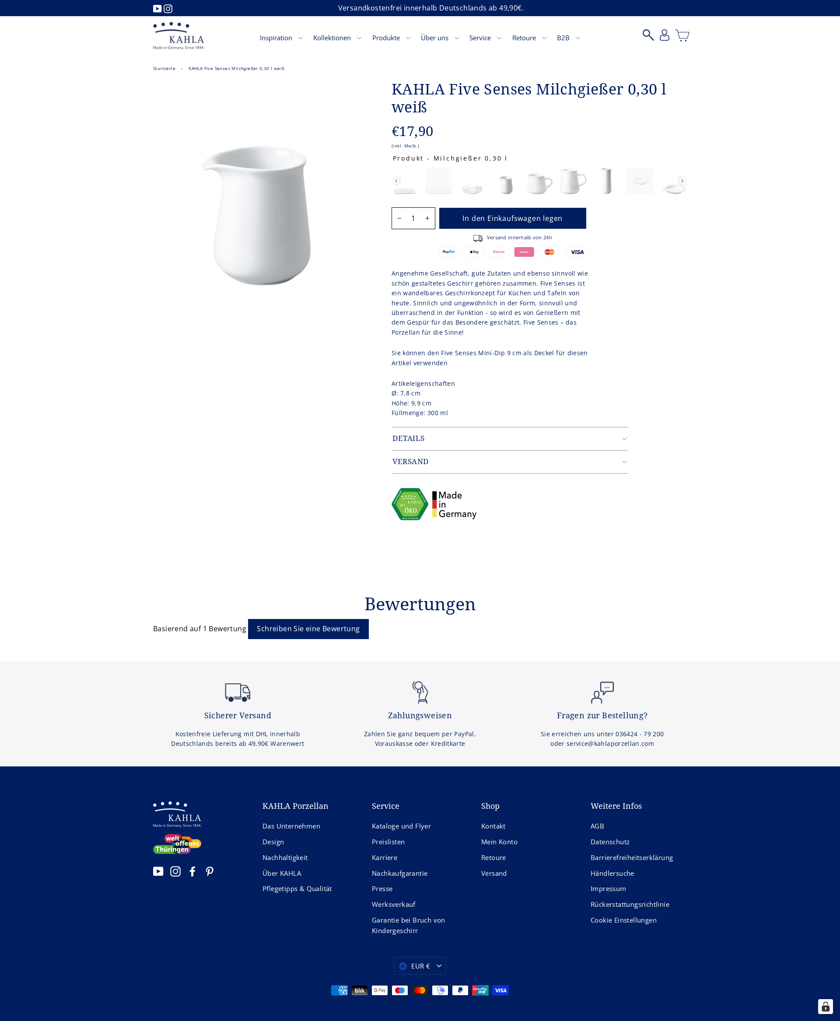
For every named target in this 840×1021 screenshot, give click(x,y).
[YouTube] (158, 8)
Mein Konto (499, 841)
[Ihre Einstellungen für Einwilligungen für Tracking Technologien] (825, 1006)
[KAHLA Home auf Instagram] (175, 871)
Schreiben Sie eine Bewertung (308, 628)
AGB (597, 826)
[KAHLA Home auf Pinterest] (209, 871)
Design (273, 841)
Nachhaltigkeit (285, 857)
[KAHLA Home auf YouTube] (158, 871)
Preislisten (388, 841)
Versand (494, 873)
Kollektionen (333, 37)
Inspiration (277, 37)
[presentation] (396, 181)
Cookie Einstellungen (624, 920)
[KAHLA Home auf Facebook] (192, 871)
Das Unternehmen (291, 826)
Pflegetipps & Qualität (297, 888)
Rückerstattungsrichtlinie (630, 904)
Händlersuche (612, 873)
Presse (382, 888)
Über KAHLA (281, 873)
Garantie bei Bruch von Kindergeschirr (408, 925)
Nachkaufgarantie (399, 873)
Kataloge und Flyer (401, 826)
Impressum (608, 888)
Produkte (387, 37)
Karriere (384, 857)
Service (481, 37)
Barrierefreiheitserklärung (632, 857)
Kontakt (493, 826)
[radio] (405, 181)
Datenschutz (610, 841)
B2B (564, 37)
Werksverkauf (394, 904)
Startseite (164, 68)
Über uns (435, 37)
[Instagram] (168, 8)
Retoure (525, 37)
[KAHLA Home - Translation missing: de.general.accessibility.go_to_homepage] (178, 36)
